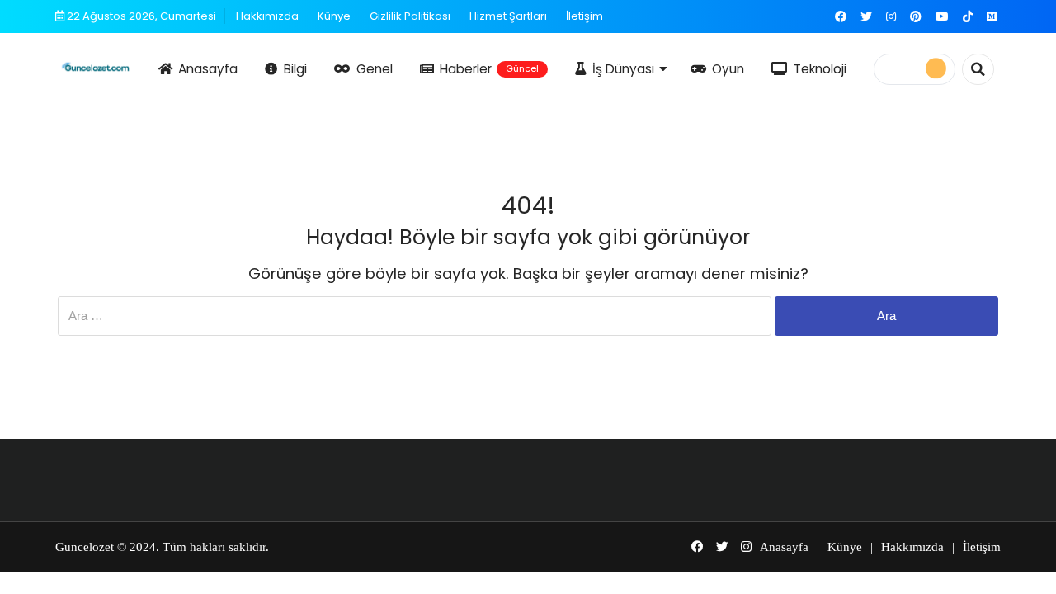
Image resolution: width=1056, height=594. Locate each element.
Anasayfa (208, 69)
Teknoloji (820, 69)
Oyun (728, 69)
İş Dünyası (623, 69)
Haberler (489, 69)
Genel (374, 69)
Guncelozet (84, 547)
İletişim (584, 16)
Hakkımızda (267, 16)
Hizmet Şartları (508, 16)
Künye (334, 16)
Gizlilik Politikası (410, 16)
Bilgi (295, 69)
